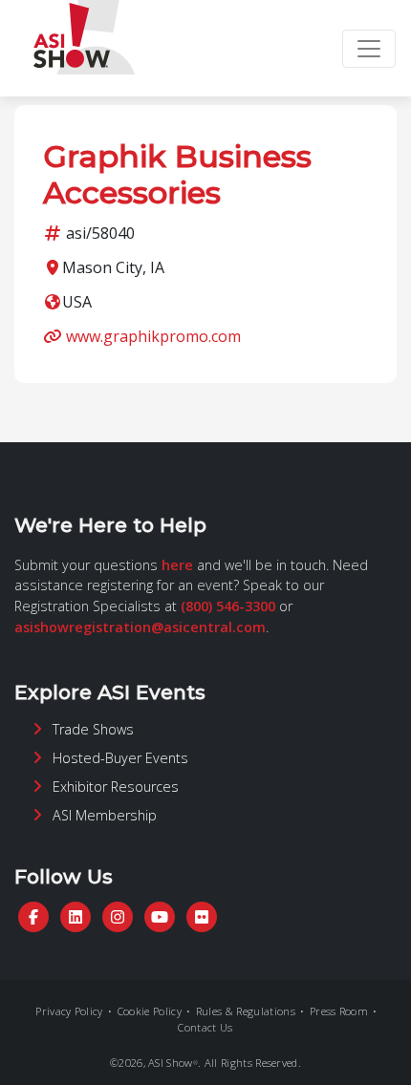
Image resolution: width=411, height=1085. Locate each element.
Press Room (339, 1011)
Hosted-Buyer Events (120, 758)
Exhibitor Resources (116, 786)
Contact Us (205, 1027)
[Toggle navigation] (369, 49)
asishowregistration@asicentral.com (140, 627)
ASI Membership (105, 815)
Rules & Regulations (245, 1011)
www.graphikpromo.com (153, 336)
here (177, 565)
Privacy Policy (68, 1011)
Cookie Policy (150, 1011)
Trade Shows (93, 729)
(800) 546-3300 (228, 606)
